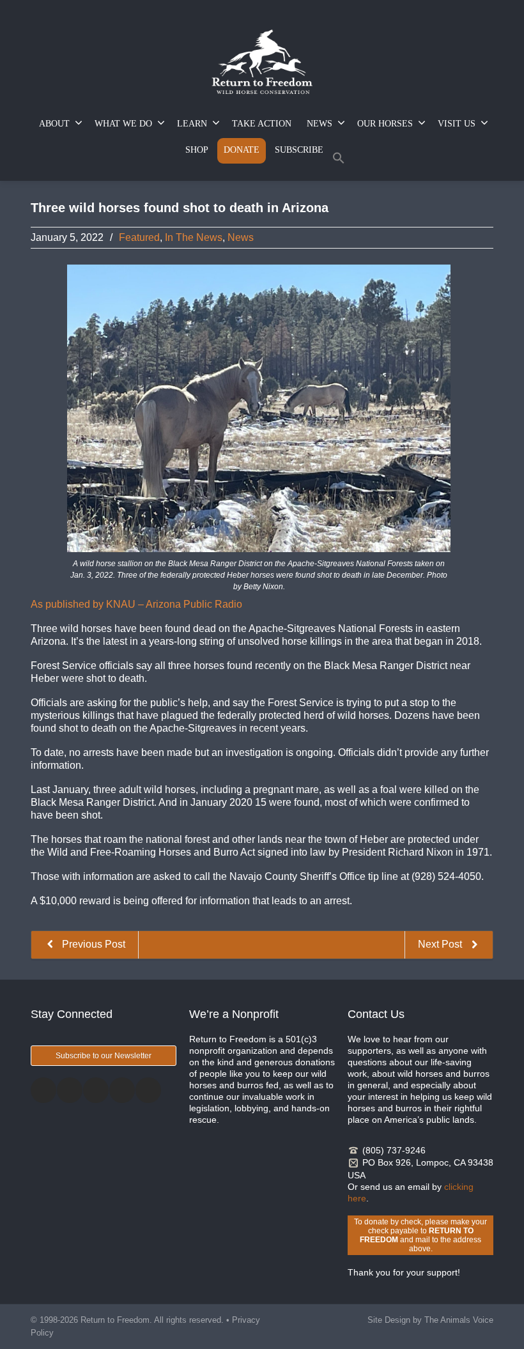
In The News (193, 237)
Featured (139, 237)
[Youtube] (148, 1090)
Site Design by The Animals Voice (430, 1320)
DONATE (241, 150)
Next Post (441, 944)
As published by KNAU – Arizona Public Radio (136, 604)
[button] (338, 160)
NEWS (319, 123)
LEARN (192, 123)
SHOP (196, 150)
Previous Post (92, 944)
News (240, 237)
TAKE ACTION (261, 123)
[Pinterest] (122, 1090)
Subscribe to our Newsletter (103, 1055)
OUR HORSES (385, 123)
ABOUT (54, 123)
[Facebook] (43, 1090)
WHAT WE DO (123, 123)
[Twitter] (69, 1090)
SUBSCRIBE (299, 150)
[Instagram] (96, 1090)
